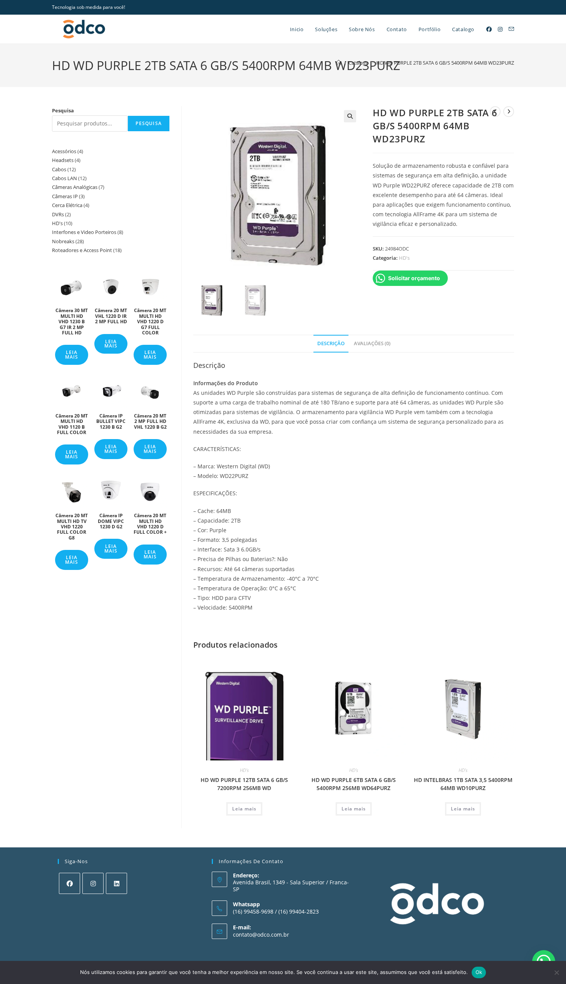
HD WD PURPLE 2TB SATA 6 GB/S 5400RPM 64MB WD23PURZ (445, 62)
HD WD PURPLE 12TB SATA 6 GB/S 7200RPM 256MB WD (244, 784)
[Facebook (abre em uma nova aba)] (489, 29)
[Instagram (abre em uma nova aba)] (500, 29)
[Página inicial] (338, 62)
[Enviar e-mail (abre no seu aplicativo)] (511, 29)
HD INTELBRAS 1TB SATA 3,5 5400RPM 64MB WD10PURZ (463, 784)
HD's (404, 257)
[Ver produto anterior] (495, 111)
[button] (350, 116)
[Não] (556, 972)
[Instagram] (93, 883)
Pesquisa (63, 110)
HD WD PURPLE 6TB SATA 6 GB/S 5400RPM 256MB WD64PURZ (353, 784)
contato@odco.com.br (261, 934)
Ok (479, 972)
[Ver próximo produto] (508, 111)
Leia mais (244, 808)
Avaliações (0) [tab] (372, 343)
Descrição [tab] (331, 343)
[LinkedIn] (116, 883)
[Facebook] (69, 883)
